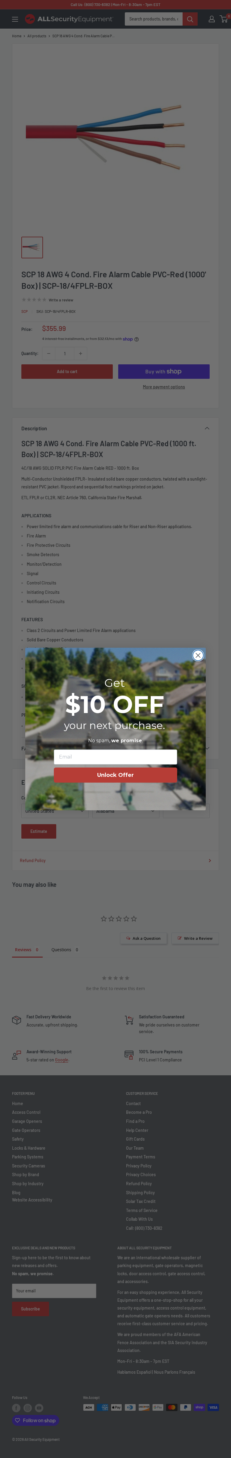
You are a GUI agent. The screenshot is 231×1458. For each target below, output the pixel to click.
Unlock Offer (115, 775)
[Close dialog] (198, 655)
